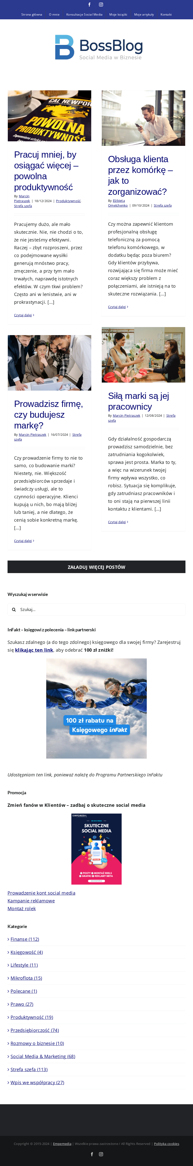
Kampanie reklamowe (31, 901)
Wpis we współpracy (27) (37, 1082)
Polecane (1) (24, 991)
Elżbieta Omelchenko (118, 203)
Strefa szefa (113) (29, 1069)
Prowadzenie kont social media (41, 893)
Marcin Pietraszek (22, 198)
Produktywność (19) (32, 1017)
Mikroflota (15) (26, 978)
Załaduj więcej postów (96, 567)
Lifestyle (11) (24, 965)
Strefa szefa (23, 206)
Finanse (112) (25, 939)
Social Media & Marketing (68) (43, 1056)
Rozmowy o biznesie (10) (37, 1043)
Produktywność (68, 201)
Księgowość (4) (27, 952)
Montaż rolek (22, 908)
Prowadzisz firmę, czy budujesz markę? (48, 415)
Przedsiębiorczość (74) (35, 1030)
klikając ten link (34, 650)
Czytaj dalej (23, 315)
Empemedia (62, 1143)
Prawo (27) (22, 1004)
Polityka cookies (166, 1143)
